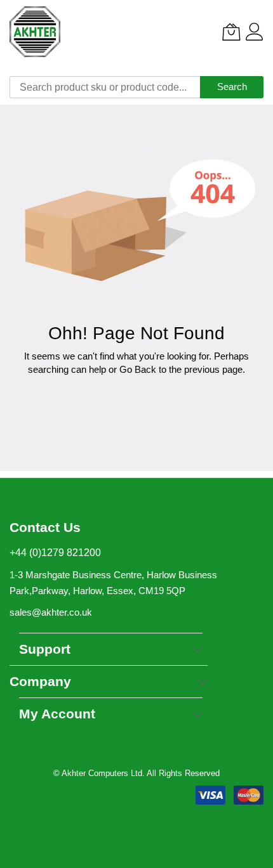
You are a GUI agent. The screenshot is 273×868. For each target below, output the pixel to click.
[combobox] (105, 87)
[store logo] (35, 31)
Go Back (137, 369)
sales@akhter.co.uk (51, 612)
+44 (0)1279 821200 (55, 552)
